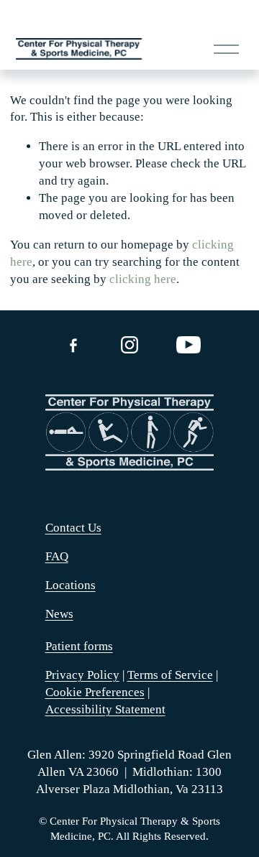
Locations (70, 585)
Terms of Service (170, 675)
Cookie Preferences (95, 692)
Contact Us (73, 527)
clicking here (142, 279)
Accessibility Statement (105, 709)
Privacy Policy (82, 675)
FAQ (56, 556)
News (59, 614)
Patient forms (79, 646)
